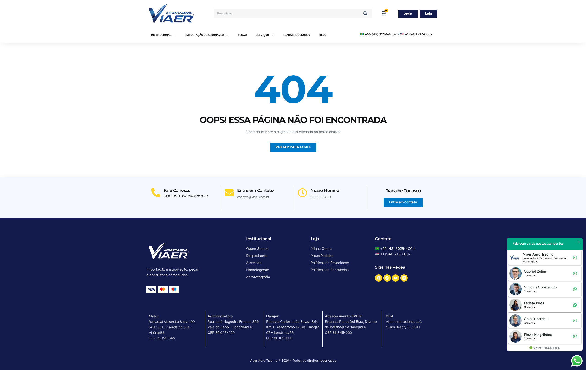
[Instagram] (387, 278)
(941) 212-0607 (198, 196)
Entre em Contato (255, 190)
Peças (242, 35)
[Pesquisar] (365, 13)
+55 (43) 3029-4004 (381, 34)
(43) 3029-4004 (175, 196)
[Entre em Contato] (229, 192)
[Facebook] (378, 278)
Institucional (161, 35)
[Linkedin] (404, 278)
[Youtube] (395, 278)
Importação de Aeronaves (204, 35)
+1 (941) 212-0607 (418, 34)
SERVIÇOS (262, 35)
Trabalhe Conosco (296, 35)
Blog (322, 35)
